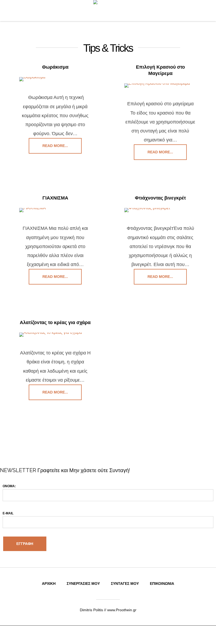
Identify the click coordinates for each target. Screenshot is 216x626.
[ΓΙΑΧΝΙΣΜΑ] (55, 210)
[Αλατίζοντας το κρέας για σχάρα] (55, 335)
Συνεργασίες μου (83, 583)
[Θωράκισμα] (55, 79)
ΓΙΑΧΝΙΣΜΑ (55, 198)
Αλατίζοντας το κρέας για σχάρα (55, 322)
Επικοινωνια (162, 583)
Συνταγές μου (125, 583)
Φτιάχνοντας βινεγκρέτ (160, 198)
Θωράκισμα (55, 67)
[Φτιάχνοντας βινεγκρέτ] (160, 210)
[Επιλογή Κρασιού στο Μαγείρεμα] (160, 85)
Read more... (55, 146)
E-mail (8, 513)
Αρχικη (49, 583)
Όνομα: (9, 486)
